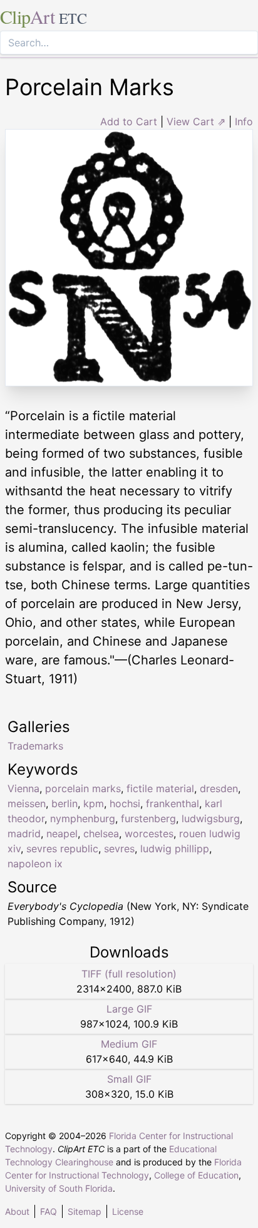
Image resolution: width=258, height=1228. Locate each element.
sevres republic (62, 848)
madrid (24, 833)
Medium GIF (129, 1044)
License (127, 1211)
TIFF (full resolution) (129, 973)
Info (244, 121)
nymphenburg (82, 818)
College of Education (196, 1175)
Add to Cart (128, 121)
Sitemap (84, 1211)
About (17, 1211)
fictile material (160, 788)
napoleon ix (35, 863)
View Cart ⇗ (196, 121)
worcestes (149, 833)
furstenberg (148, 818)
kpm (93, 803)
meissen (27, 803)
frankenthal (172, 803)
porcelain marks (83, 788)
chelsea (101, 833)
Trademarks (35, 746)
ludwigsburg (211, 818)
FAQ (48, 1211)
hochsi (125, 803)
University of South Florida (59, 1188)
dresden (219, 788)
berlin (64, 803)
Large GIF (129, 1009)
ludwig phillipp (174, 848)
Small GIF (129, 1079)
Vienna (23, 788)
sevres (119, 848)
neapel (62, 833)
